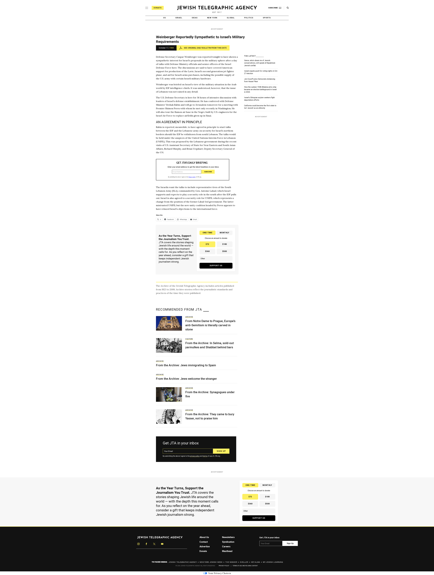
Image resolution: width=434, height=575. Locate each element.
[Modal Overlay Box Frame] (217, 287)
